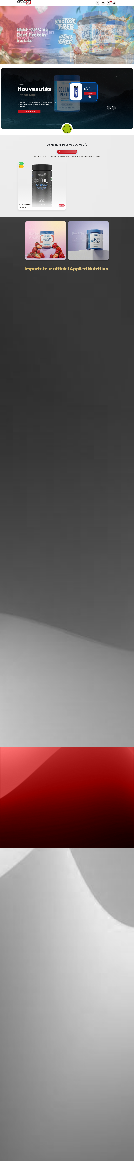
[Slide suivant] (114, 108)
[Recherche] (97, 3)
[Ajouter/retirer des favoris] (89, 96)
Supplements (38, 3)
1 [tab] (65, 61)
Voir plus (45, 254)
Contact (72, 3)
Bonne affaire (49, 3)
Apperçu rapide (34, 254)
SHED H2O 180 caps (25, 205)
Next (130, 35)
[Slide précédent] (109, 108)
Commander (90, 93)
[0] (108, 3)
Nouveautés (65, 3)
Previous (4, 35)
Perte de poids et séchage (67, 152)
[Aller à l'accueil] (24, 3)
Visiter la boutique (29, 111)
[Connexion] (114, 3)
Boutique (57, 3)
